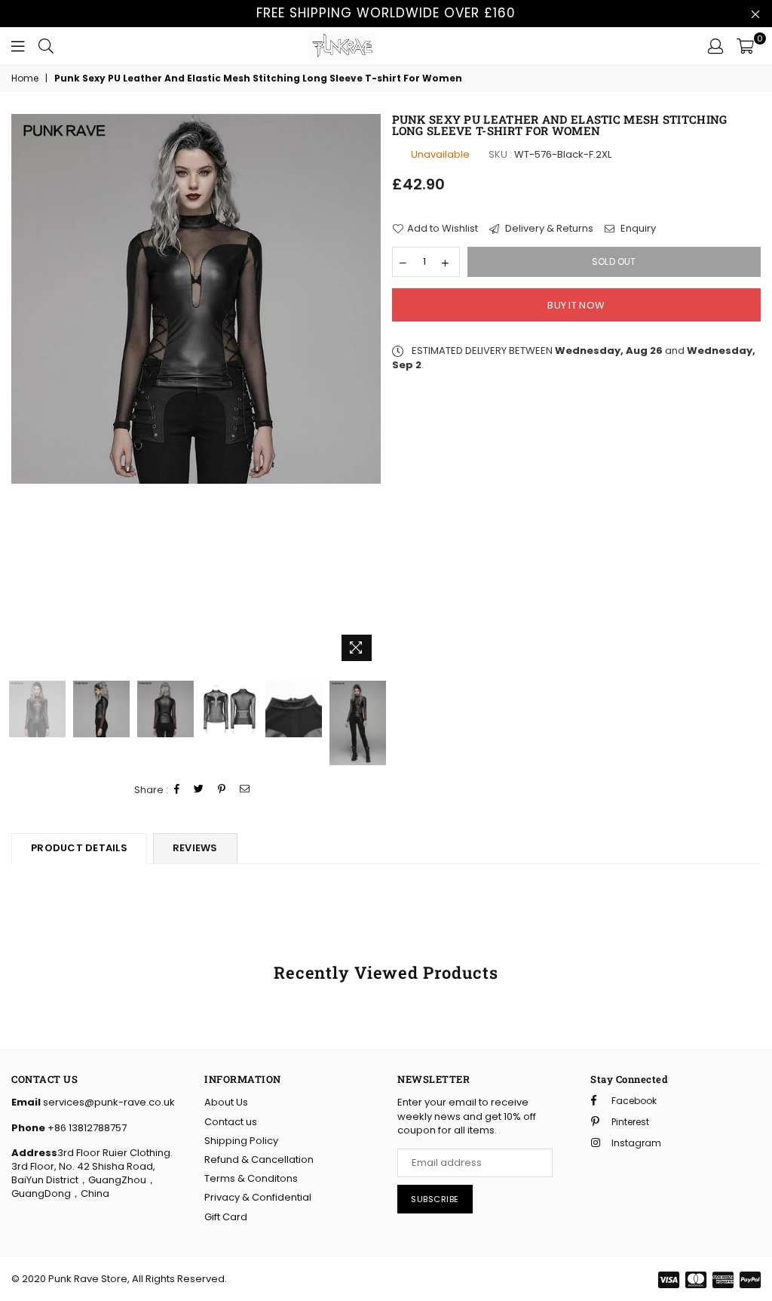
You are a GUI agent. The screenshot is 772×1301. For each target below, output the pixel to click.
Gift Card (225, 1217)
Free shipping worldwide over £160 (386, 13)
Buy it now (576, 305)
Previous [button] (24, 391)
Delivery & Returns (548, 228)
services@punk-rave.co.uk (108, 1102)
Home (24, 78)
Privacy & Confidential (257, 1197)
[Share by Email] (245, 789)
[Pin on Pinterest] (222, 789)
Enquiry (637, 228)
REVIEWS (195, 848)
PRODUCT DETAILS (79, 848)
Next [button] (367, 391)
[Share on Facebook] (177, 789)
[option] (196, 299)
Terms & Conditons (251, 1178)
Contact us (230, 1122)
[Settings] (715, 46)
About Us (226, 1102)
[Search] (46, 46)
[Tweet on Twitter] (199, 789)
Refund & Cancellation (259, 1159)
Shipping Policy (241, 1140)
